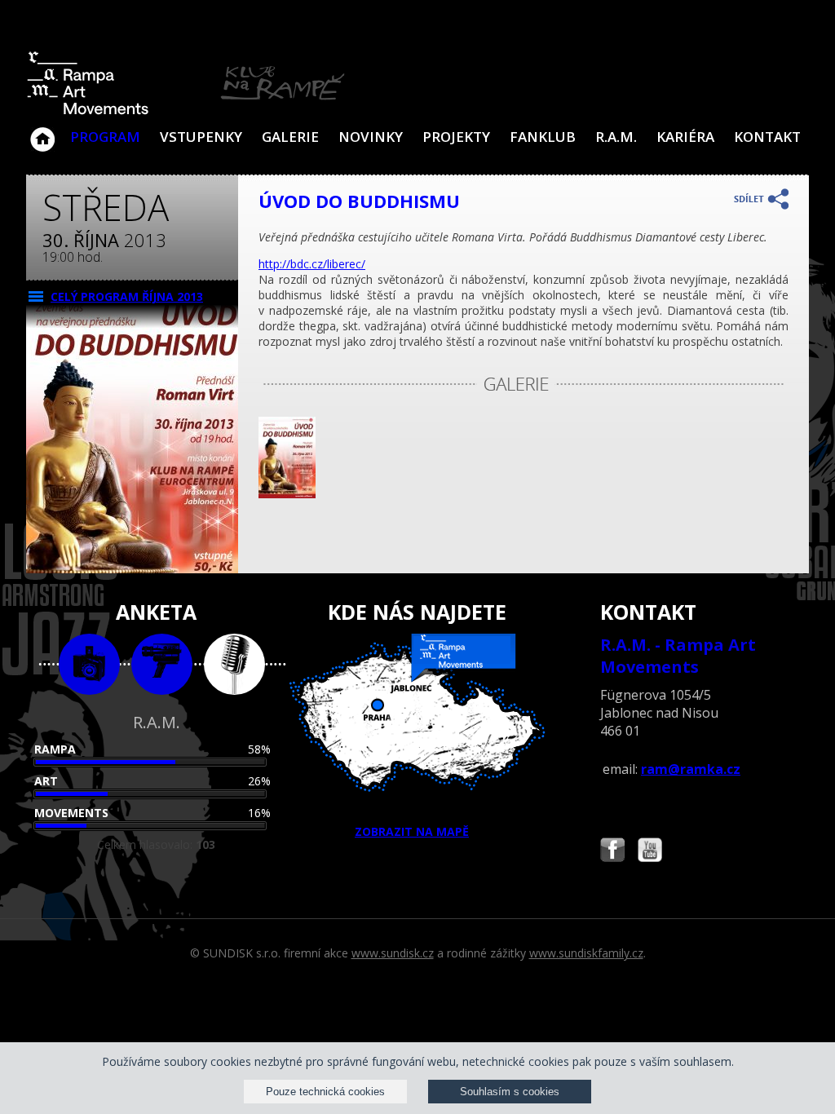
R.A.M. (616, 136)
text (234, 664)
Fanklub (543, 136)
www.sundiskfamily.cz (586, 953)
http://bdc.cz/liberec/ (311, 264)
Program (105, 136)
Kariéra (685, 136)
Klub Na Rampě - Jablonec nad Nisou (42, 131)
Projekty (456, 136)
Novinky (370, 136)
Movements (71, 812)
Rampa (55, 749)
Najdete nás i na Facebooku (612, 852)
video (161, 664)
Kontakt (767, 136)
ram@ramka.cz (690, 769)
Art (46, 781)
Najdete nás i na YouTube (650, 852)
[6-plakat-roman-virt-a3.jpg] (287, 494)
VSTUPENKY (201, 136)
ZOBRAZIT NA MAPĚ (412, 831)
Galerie (290, 136)
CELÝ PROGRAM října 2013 (127, 296)
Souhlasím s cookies (509, 1091)
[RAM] (186, 111)
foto (89, 664)
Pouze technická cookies (325, 1091)
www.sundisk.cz (392, 953)
